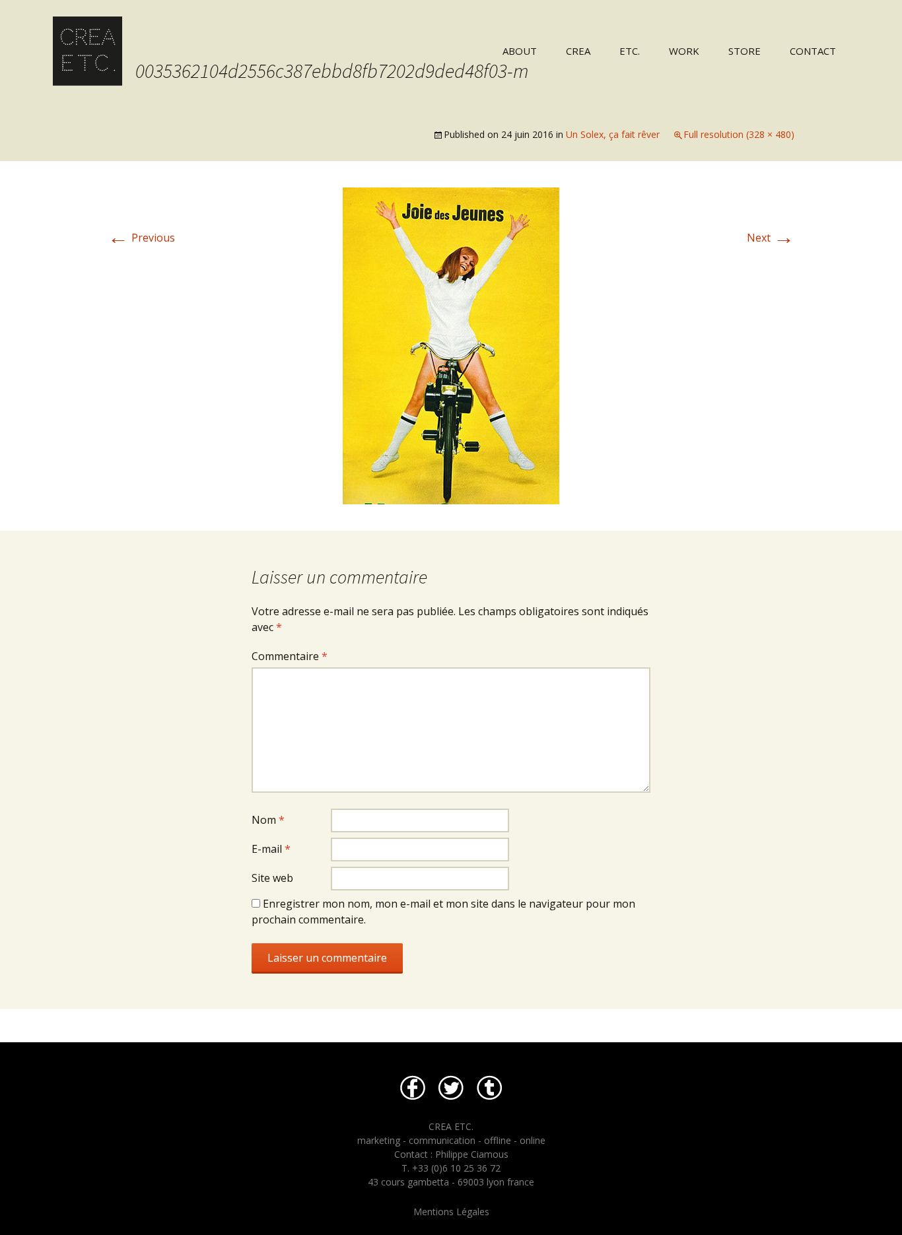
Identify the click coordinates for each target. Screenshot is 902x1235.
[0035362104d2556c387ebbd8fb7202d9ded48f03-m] (451, 344)
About (520, 50)
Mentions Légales (451, 1211)
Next (770, 237)
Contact (813, 50)
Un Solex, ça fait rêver (613, 134)
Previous (141, 237)
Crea (578, 50)
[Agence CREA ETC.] (225, 43)
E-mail (271, 849)
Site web (272, 878)
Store (744, 50)
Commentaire (290, 656)
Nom (268, 820)
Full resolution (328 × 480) (738, 134)
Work (684, 50)
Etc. (629, 50)
